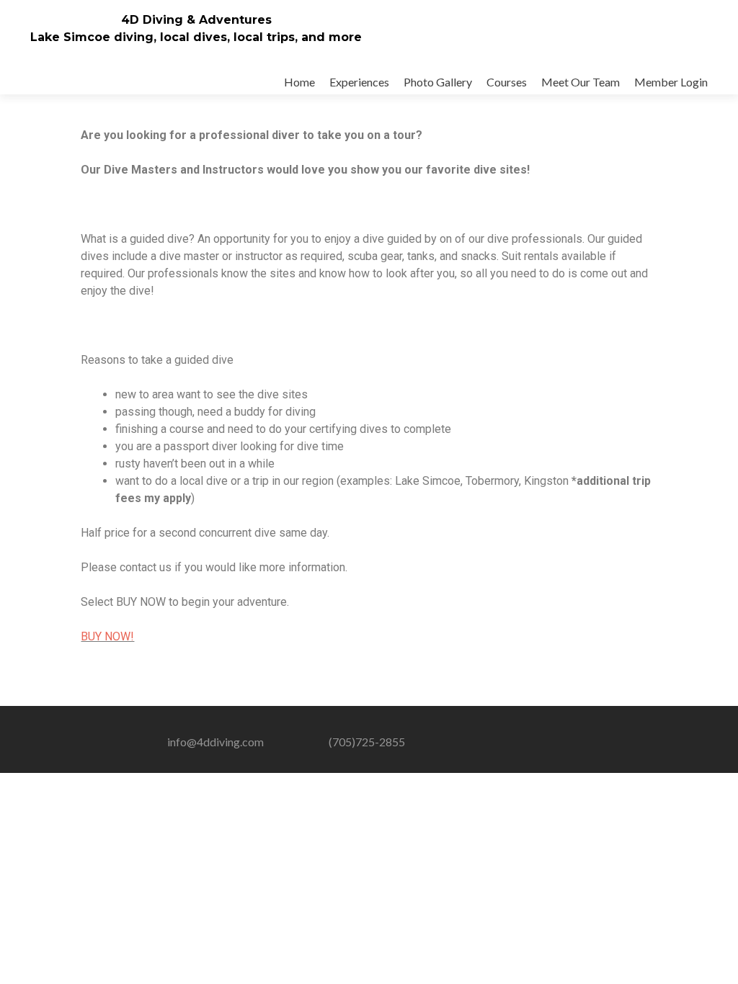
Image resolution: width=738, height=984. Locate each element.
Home (299, 82)
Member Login (671, 82)
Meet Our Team (580, 82)
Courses (506, 82)
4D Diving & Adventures (196, 20)
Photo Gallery (438, 82)
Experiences (359, 82)
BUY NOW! (107, 636)
